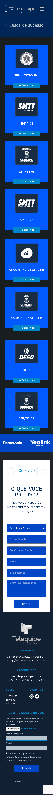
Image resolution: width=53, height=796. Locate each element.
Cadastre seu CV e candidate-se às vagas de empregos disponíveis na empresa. (24, 722)
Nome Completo (14, 734)
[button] (42, 9)
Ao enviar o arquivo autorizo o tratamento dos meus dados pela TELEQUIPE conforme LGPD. (23, 757)
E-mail (9, 743)
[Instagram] (31, 696)
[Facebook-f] (37, 696)
